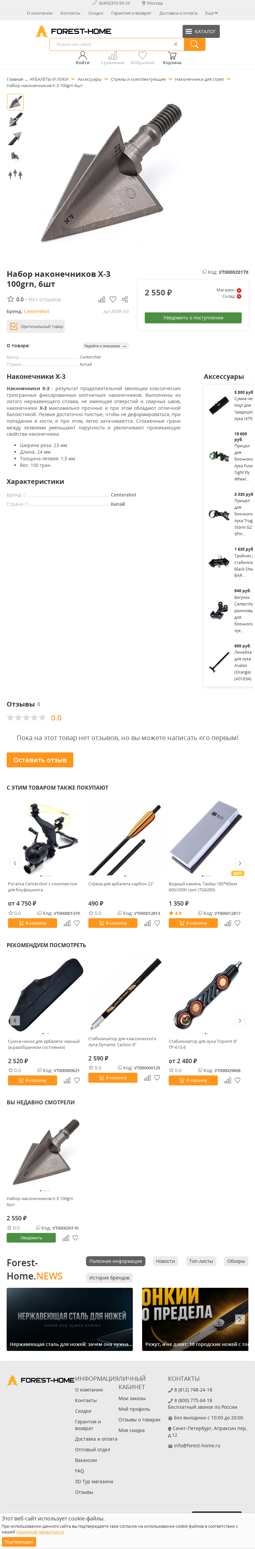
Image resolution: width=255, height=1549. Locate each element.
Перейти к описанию (105, 345)
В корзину (36, 923)
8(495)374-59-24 (114, 3)
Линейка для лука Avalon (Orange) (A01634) (243, 665)
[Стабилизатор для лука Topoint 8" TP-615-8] (206, 995)
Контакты (70, 13)
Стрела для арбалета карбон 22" (121, 884)
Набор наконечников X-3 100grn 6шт (40, 1201)
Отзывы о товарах (139, 1419)
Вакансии (86, 1460)
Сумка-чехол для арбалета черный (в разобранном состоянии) (44, 1044)
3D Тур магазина (94, 1481)
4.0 (178, 913)
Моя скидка (132, 1430)
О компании (39, 13)
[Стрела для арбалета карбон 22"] (126, 837)
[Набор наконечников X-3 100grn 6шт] (44, 1152)
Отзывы (84, 1492)
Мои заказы (132, 1398)
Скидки (95, 13)
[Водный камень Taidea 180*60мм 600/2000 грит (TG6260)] (206, 837)
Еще (209, 13)
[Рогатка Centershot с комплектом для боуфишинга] (46, 837)
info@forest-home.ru (197, 1445)
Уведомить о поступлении (193, 317)
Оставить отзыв (40, 759)
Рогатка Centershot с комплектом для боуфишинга (42, 887)
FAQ (79, 1471)
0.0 (17, 913)
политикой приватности (40, 1532)
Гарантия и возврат (131, 13)
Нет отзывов (45, 299)
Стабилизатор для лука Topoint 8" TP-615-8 (203, 1044)
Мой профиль (134, 1409)
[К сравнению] (67, 923)
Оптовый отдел (92, 1449)
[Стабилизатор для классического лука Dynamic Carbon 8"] (126, 994)
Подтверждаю (19, 1542)
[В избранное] (77, 923)
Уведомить (31, 1238)
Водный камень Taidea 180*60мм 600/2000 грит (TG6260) (203, 887)
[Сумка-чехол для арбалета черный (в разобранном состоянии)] (46, 995)
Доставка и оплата (178, 13)
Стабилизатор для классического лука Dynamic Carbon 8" (122, 1042)
